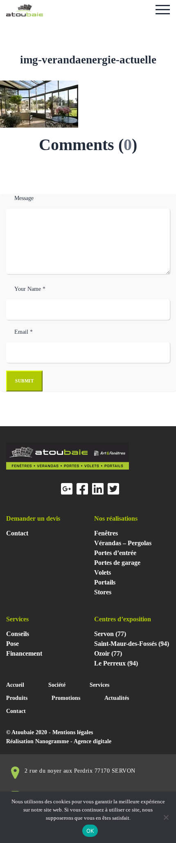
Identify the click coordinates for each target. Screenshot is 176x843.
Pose (12, 643)
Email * (23, 332)
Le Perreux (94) (116, 663)
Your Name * (29, 289)
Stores (102, 592)
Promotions (66, 698)
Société (56, 685)
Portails (104, 582)
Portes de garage (117, 562)
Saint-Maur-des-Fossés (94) (131, 643)
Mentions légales (72, 732)
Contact (17, 533)
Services (99, 685)
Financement (24, 653)
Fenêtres (106, 533)
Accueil (15, 685)
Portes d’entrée (115, 552)
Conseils (17, 633)
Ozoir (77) (108, 653)
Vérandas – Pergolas (122, 543)
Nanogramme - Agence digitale (73, 741)
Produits (16, 698)
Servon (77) (110, 633)
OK (90, 830)
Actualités (116, 698)
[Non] (166, 817)
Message (24, 198)
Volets (102, 572)
